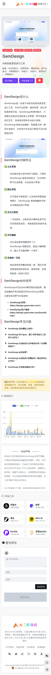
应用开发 (28, 50)
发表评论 (41, 586)
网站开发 (37, 50)
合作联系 (31, 647)
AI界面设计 (14, 71)
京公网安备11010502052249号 (26, 668)
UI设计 (33, 71)
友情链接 (41, 647)
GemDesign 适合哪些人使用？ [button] (21, 328)
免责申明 (20, 647)
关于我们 (10, 647)
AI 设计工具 (7, 50)
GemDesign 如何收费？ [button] (18, 352)
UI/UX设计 (19, 50)
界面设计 (9, 74)
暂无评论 (11, 542)
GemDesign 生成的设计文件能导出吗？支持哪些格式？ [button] (27, 344)
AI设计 (24, 71)
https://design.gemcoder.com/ (25, 305)
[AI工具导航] (25, 4)
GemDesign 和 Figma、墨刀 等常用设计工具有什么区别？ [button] (27, 335)
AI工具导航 (32, 382)
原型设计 (43, 71)
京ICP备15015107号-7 (37, 665)
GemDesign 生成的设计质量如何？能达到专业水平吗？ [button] (27, 359)
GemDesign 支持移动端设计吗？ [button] (22, 367)
